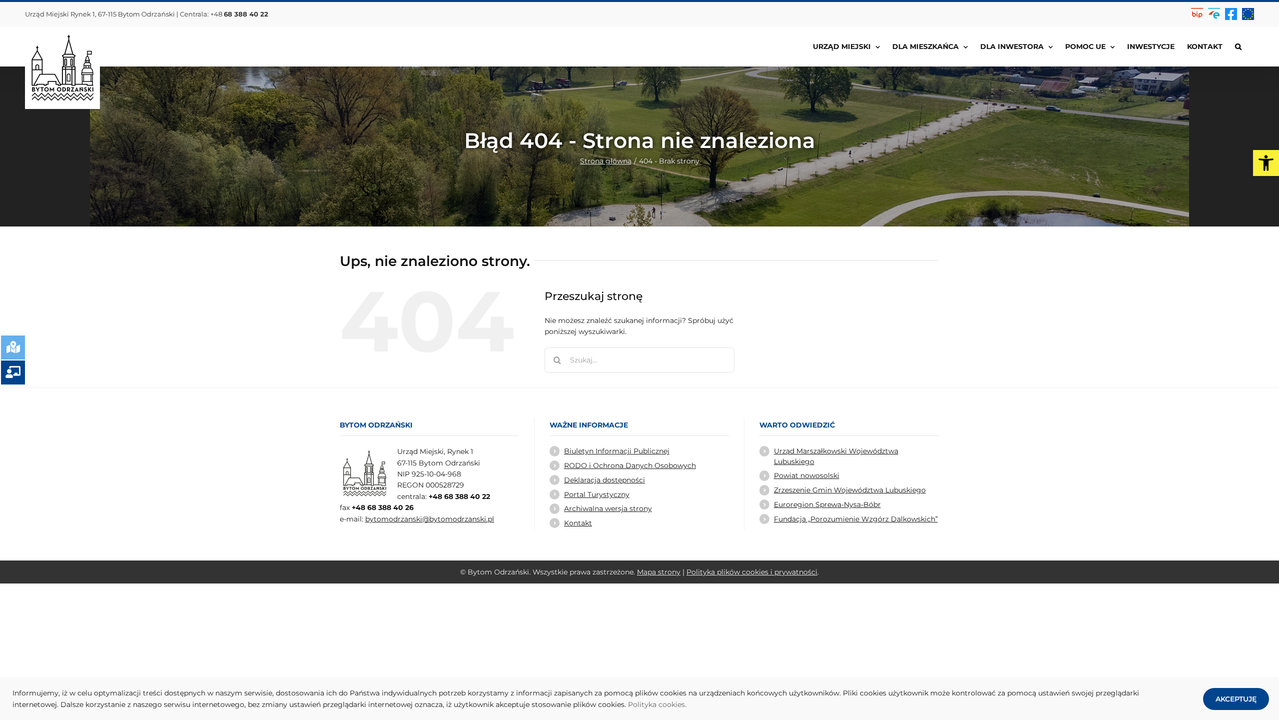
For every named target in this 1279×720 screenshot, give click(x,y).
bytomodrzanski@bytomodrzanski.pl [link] (429, 519)
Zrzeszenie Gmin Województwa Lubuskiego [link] (850, 490)
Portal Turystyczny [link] (597, 494)
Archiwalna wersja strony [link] (608, 508)
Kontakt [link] (578, 523)
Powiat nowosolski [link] (806, 475)
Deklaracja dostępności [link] (604, 480)
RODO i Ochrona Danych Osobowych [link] (630, 465)
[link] (1266, 163)
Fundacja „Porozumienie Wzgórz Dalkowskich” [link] (856, 519)
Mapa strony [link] (658, 572)
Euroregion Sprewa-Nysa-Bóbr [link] (827, 504)
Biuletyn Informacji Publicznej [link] (616, 451)
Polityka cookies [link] (656, 704)
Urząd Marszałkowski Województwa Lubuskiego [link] (836, 456)
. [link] (685, 704)
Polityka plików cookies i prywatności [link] (751, 572)
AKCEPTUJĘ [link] (1236, 699)
